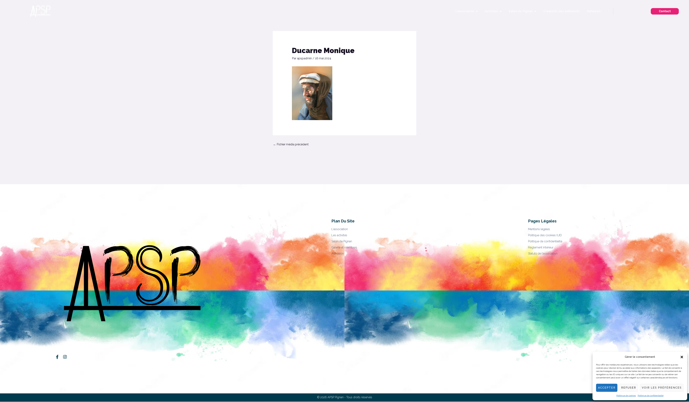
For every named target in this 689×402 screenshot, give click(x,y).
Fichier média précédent (291, 144)
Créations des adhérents (561, 11)
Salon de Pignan (521, 11)
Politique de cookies (626, 395)
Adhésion (594, 11)
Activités (491, 11)
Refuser (628, 387)
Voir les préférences (662, 387)
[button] (682, 357)
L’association (464, 11)
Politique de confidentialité (651, 395)
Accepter (606, 387)
